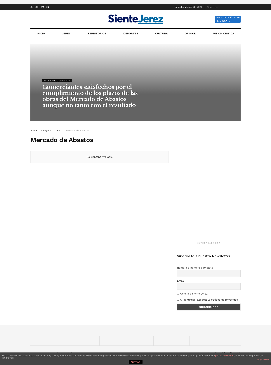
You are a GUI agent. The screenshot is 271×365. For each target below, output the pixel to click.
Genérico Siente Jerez (193, 293)
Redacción (51, 112)
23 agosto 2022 (71, 112)
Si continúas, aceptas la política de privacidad (208, 299)
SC (36, 7)
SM (42, 7)
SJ (31, 7)
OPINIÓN (190, 33)
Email (180, 280)
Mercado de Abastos (57, 81)
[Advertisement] (209, 183)
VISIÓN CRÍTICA (223, 33)
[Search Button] (238, 7)
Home (33, 130)
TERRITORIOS (97, 33)
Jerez (58, 130)
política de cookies (224, 355)
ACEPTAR (135, 362)
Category (46, 130)
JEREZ (66, 33)
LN (47, 7)
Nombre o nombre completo (195, 267)
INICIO (41, 33)
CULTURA (161, 33)
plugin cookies (263, 360)
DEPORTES (130, 33)
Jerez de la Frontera (228, 17)
